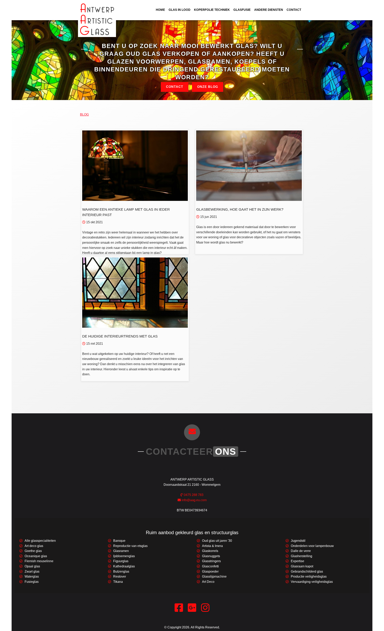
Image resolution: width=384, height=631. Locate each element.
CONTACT (294, 9)
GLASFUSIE (242, 9)
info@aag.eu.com (194, 500)
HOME (160, 9)
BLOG (84, 114)
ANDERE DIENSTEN (268, 9)
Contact (174, 86)
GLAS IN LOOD (179, 9)
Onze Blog (207, 86)
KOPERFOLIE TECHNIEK (212, 9)
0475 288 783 (193, 495)
